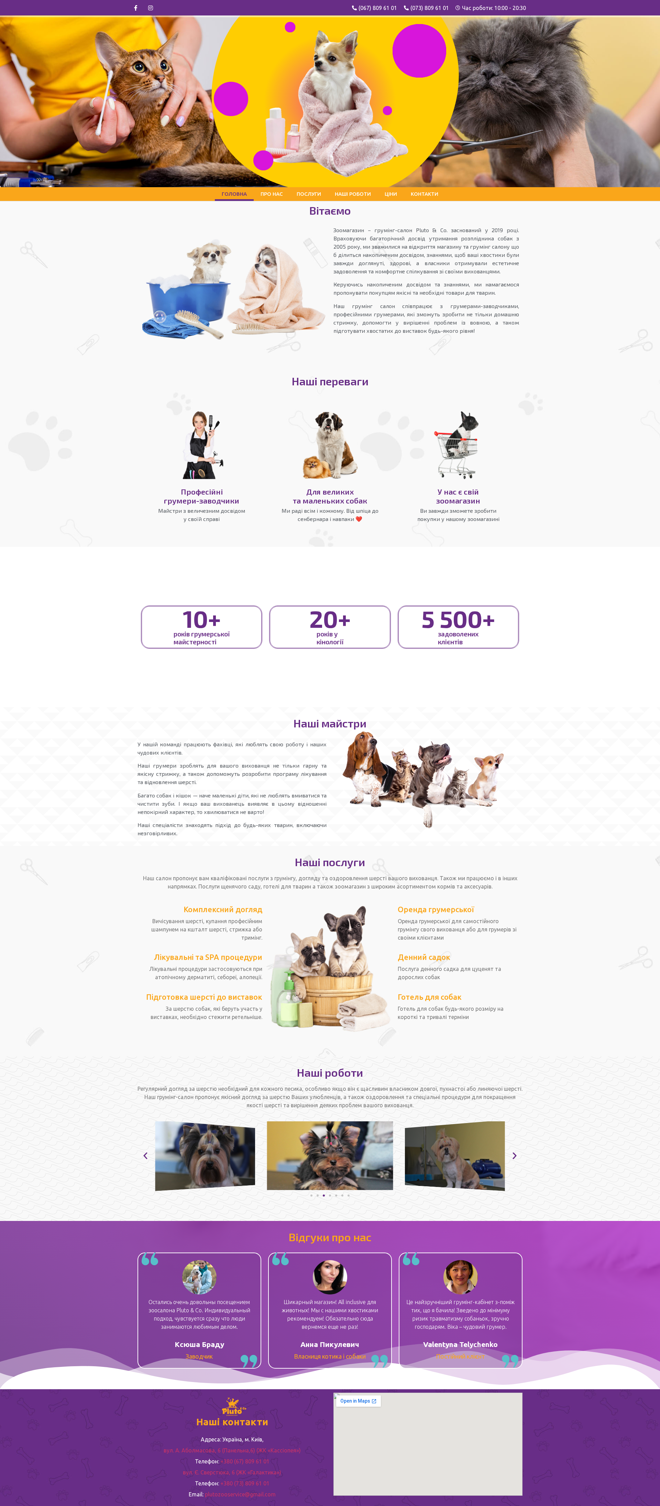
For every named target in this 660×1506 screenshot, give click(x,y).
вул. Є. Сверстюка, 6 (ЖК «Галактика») (232, 1472)
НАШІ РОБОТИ (353, 194)
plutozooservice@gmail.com (240, 1494)
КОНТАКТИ (424, 194)
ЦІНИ (391, 194)
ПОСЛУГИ (309, 194)
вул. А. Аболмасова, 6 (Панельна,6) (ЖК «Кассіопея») (232, 1450)
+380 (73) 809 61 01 (245, 1483)
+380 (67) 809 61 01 (245, 1461)
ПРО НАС (272, 194)
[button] (311, 1195)
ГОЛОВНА (234, 194)
